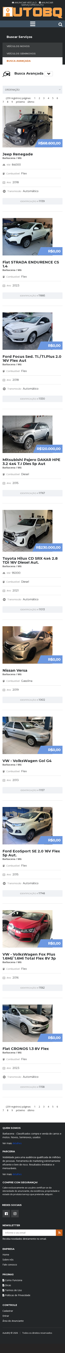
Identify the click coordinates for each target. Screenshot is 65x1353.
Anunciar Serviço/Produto (37, 3)
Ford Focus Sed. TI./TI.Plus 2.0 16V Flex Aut (31, 358)
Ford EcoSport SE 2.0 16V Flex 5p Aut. (31, 853)
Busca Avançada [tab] (19, 60)
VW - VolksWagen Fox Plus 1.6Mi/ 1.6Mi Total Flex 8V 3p (29, 956)
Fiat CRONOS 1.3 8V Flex (25, 1048)
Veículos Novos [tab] (18, 46)
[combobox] (32, 90)
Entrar (5, 1315)
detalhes (17, 1143)
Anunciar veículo (25, 2)
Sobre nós (8, 1259)
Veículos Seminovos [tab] (21, 53)
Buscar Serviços (19, 37)
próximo (20, 101)
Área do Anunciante (13, 1320)
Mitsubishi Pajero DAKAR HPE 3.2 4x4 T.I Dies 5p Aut (31, 461)
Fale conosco (9, 1264)
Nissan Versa (14, 670)
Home (5, 1254)
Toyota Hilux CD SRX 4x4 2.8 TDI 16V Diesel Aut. (30, 560)
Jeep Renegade (17, 154)
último (31, 101)
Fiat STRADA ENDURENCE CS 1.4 (30, 264)
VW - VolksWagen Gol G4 (27, 761)
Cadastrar (7, 1310)
